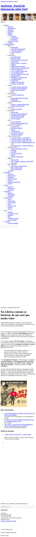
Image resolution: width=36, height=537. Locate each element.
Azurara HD (14, 61)
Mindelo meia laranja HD (18, 66)
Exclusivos (11, 31)
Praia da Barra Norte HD (18, 90)
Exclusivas (11, 177)
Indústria (10, 34)
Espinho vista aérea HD (17, 82)
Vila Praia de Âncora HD (18, 49)
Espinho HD (14, 80)
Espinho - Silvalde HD (17, 84)
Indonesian (4, 1)
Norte (9, 199)
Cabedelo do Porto (16, 79)
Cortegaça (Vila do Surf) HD (19, 87)
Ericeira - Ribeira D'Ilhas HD (19, 114)
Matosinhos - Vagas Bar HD (19, 77)
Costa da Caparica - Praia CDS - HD (21, 141)
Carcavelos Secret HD (17, 133)
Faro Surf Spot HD (16, 153)
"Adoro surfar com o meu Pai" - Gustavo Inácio (18, 434)
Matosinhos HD (15, 76)
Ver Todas (10, 171)
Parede (13, 129)
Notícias (6, 25)
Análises (10, 180)
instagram (8, 521)
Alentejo (10, 207)
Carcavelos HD (15, 131)
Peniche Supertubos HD (18, 106)
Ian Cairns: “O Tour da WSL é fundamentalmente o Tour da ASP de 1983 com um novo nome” (18, 425)
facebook (3, 521)
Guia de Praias (8, 198)
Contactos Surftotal (13, 223)
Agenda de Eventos (13, 41)
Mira (12, 91)
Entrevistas (7, 172)
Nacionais (10, 27)
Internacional (14, 38)
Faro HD (13, 152)
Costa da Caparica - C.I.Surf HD (20, 137)
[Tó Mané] (14, 466)
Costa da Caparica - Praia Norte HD (21, 139)
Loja (5, 210)
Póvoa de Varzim (16, 58)
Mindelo (13, 65)
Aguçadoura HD (15, 57)
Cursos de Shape (12, 220)
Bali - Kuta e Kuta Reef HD (19, 166)
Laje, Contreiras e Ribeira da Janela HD (22, 161)
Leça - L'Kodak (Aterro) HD (19, 71)
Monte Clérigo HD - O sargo (19, 148)
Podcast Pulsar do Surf (14, 182)
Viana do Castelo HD (17, 50)
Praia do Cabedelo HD (17, 95)
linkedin (14, 521)
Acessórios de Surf (13, 213)
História (10, 33)
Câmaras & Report (9, 44)
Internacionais (11, 28)
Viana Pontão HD (16, 52)
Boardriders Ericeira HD (18, 115)
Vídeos (6, 185)
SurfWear (10, 215)
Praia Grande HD (16, 122)
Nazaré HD (14, 99)
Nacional (13, 36)
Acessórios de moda (13, 218)
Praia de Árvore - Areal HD (18, 63)
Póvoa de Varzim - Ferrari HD (19, 60)
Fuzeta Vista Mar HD (17, 156)
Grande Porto (11, 201)
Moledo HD (14, 47)
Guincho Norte (15, 126)
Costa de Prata (12, 202)
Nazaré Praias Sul (16, 101)
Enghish (9, 1)
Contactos (7, 221)
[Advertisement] (18, 485)
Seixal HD (14, 163)
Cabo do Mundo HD (17, 69)
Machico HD (14, 160)
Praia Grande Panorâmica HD (19, 123)
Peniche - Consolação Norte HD (20, 104)
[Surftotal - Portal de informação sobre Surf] (4, 22)
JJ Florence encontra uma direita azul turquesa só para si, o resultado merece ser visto (19, 420)
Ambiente (10, 30)
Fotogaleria (7, 191)
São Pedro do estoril (16, 128)
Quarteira (13, 150)
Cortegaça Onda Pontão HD (19, 88)
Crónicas (10, 42)
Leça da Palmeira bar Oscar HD (20, 74)
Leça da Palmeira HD (17, 72)
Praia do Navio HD (16, 109)
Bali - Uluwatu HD (16, 169)
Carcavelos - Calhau (16, 134)
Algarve (10, 209)
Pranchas (10, 212)
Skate (9, 217)
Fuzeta (13, 155)
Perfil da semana (12, 179)
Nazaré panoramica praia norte (19, 98)
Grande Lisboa (12, 205)
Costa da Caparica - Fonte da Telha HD (22, 145)
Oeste (9, 204)
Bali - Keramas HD (16, 167)
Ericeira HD (14, 112)
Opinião (10, 183)
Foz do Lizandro (15, 118)
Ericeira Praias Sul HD (17, 117)
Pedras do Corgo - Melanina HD (20, 68)
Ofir (12, 53)
